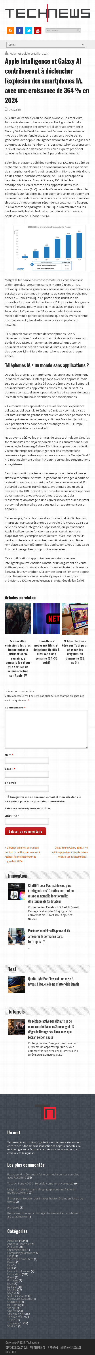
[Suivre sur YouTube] (38, 31)
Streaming (14, 1314)
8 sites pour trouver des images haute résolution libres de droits (45, 1200)
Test (10, 1320)
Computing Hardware (21, 1253)
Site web (10, 782)
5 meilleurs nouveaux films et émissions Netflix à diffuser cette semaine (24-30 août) (46, 652)
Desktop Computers (20, 1259)
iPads (10, 1277)
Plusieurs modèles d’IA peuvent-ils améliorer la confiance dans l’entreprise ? (49, 936)
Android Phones (18, 1244)
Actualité (15, 109)
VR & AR (12, 1326)
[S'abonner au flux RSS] (10, 31)
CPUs (10, 1256)
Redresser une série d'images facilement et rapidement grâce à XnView (43, 1214)
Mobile (11, 1289)
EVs (9, 1265)
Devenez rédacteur (17, 1347)
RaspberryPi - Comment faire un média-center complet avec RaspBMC (43, 1176)
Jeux (10, 1283)
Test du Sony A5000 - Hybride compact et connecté (40, 1183)
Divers (11, 1262)
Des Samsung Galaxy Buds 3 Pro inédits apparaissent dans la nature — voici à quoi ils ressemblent (69, 852)
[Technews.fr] (47, 21)
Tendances (14, 1317)
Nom (9, 754)
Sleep (11, 1308)
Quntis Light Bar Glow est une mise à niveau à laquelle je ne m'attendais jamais (53, 981)
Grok (10, 1268)
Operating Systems (19, 1299)
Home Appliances (18, 1271)
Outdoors (13, 1302)
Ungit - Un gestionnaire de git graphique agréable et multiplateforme (41, 1191)
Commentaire (15, 707)
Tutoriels (13, 1323)
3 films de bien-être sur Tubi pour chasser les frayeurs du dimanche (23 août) (75, 652)
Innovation (14, 1274)
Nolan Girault (18, 54)
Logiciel (12, 1286)
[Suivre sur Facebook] (19, 31)
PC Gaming (14, 1305)
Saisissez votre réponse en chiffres (27, 808)
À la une (12, 1247)
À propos (13, 1207)
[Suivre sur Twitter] (28, 31)
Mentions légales (71, 1347)
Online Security (17, 1296)
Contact (11, 1352)
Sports (11, 1311)
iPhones (12, 1280)
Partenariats (38, 1347)
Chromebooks (16, 1250)
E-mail (10, 768)
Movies (12, 1292)
